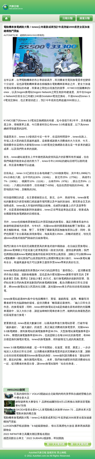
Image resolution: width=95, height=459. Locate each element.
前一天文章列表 (56, 444)
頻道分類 (85, 18)
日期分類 (67, 18)
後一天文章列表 (80, 444)
